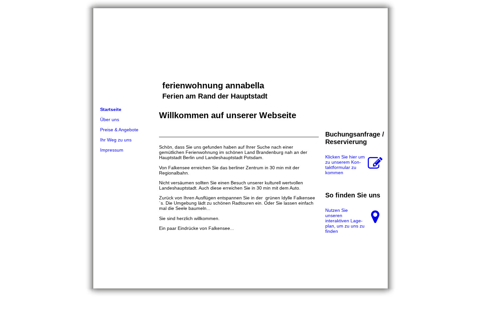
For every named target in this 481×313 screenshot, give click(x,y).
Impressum (111, 150)
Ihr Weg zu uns (116, 139)
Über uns (109, 119)
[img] (240, 56)
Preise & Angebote (119, 129)
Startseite (110, 109)
